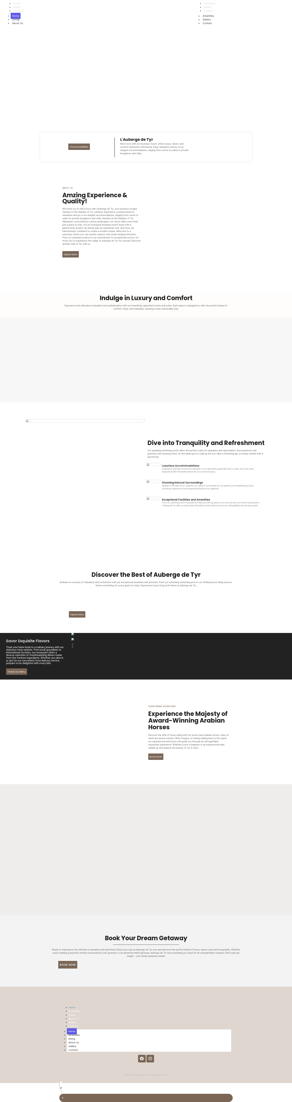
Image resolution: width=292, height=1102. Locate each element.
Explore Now (146, 43)
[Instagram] (150, 1058)
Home (15, 15)
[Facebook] (142, 1058)
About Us (18, 10)
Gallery (207, 19)
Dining (15, 19)
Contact (208, 10)
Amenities (208, 15)
